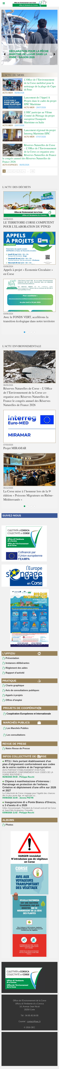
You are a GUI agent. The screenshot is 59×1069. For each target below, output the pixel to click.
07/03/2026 (8, 445)
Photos (9, 824)
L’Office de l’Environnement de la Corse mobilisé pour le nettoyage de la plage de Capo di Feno (40, 84)
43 (32, 171)
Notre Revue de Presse (17, 748)
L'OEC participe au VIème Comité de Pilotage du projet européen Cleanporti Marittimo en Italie (39, 117)
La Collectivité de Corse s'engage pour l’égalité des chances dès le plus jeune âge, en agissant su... (28, 794)
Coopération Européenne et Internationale (28, 713)
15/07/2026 (18, 125)
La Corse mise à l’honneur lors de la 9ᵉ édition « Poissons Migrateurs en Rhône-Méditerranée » (28, 495)
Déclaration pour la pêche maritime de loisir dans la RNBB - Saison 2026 (29, 54)
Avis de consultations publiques (22, 690)
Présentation (12, 658)
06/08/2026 (18, 93)
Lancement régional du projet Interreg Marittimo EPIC (40, 131)
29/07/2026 (40, 107)
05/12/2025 (8, 488)
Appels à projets (14, 695)
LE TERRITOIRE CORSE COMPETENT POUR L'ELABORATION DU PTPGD (28, 224)
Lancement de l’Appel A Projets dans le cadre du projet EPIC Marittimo (40, 101)
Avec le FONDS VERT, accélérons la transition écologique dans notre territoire (29, 319)
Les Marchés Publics (17, 728)
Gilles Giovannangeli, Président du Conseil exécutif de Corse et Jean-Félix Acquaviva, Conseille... (29, 809)
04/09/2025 (8, 219)
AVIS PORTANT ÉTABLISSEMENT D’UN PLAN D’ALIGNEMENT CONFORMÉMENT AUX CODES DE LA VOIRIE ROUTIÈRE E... (27, 772)
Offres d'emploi (13, 700)
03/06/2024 (8, 266)
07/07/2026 (40, 137)
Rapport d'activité (14, 672)
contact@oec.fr (34, 1021)
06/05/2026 (23, 165)
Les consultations (15, 735)
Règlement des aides (16, 668)
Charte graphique (14, 685)
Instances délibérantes (17, 663)
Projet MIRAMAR (14, 448)
